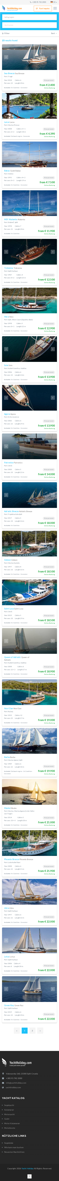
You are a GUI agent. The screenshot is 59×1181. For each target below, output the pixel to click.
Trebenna (13, 268)
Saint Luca (13, 608)
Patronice (13, 462)
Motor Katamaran (12, 1123)
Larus (9, 122)
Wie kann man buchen (14, 1147)
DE (54, 2)
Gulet (6, 1119)
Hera (8, 316)
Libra (9, 908)
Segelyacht (9, 1105)
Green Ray (13, 1005)
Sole (8, 365)
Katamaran (9, 1110)
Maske (10, 808)
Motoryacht (9, 1114)
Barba (9, 757)
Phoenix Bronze (18, 859)
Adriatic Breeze (18, 511)
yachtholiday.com (13, 1087)
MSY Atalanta (14, 219)
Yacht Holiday (28, 1168)
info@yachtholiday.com (16, 1083)
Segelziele (8, 1143)
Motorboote (9, 1128)
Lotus (9, 956)
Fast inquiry (44, 8)
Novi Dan (12, 708)
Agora (10, 414)
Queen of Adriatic (16, 658)
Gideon (11, 560)
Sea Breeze (14, 73)
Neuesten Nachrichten (14, 1152)
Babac (12, 170)
